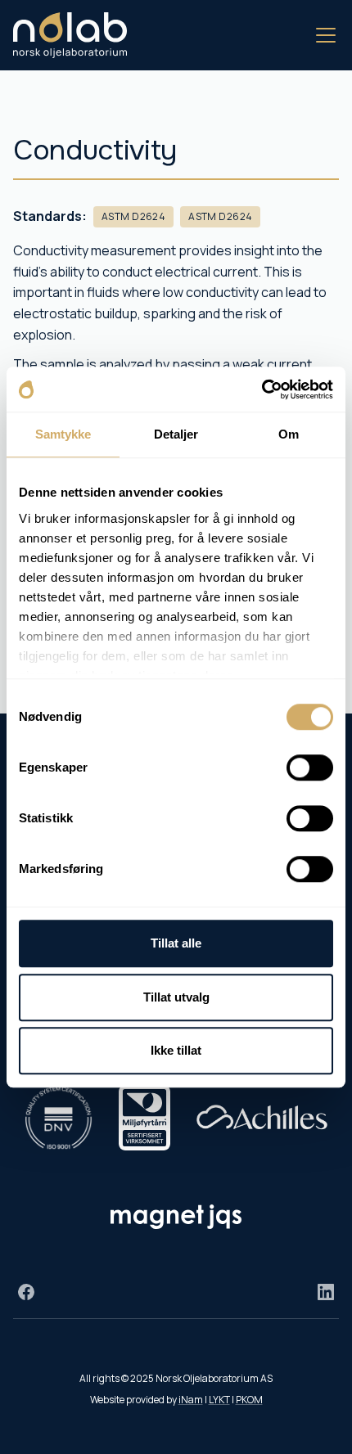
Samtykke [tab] (63, 434)
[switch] (310, 767)
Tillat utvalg (176, 997)
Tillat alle (176, 943)
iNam (190, 1400)
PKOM (249, 1400)
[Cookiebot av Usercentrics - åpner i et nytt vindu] (261, 389)
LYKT (219, 1400)
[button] (322, 35)
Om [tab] (288, 434)
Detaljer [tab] (176, 434)
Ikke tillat (176, 1050)
